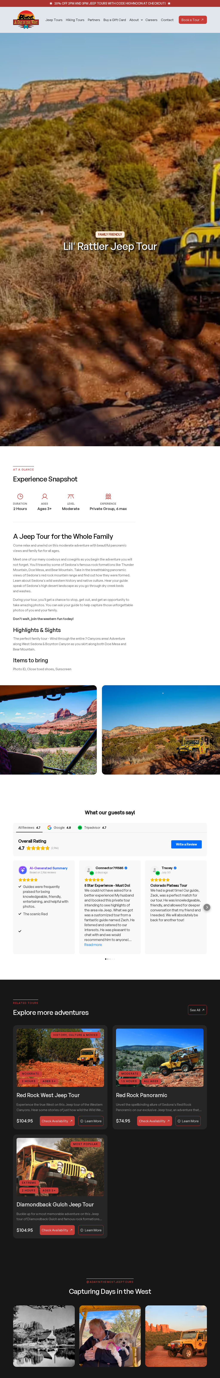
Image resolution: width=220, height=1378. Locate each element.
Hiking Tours (75, 20)
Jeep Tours (54, 20)
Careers (151, 20)
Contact (167, 20)
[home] (26, 20)
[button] (136, 20)
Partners (94, 20)
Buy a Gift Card (115, 20)
